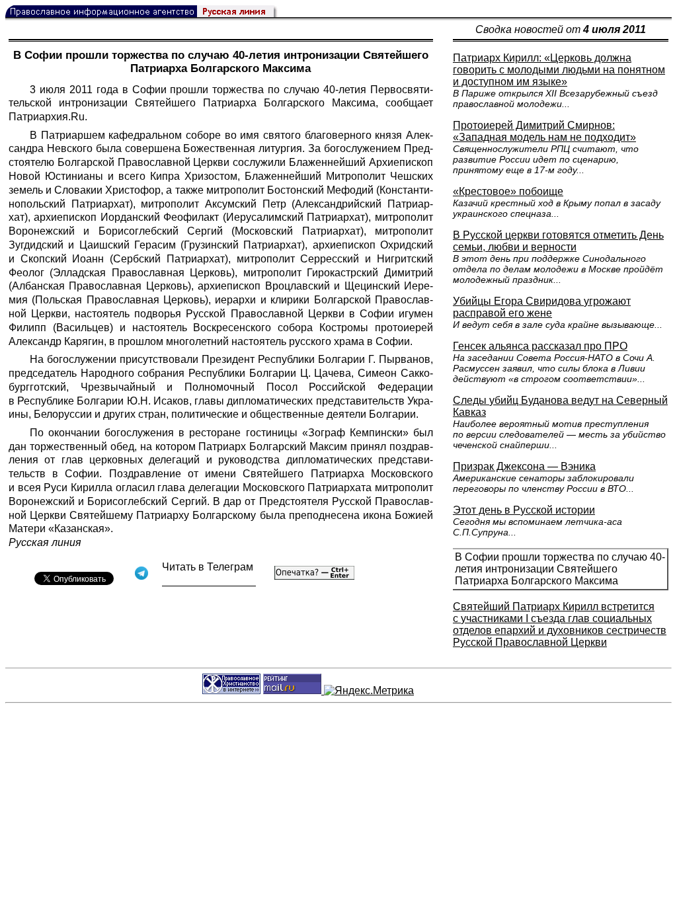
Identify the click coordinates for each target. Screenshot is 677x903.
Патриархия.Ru (47, 116)
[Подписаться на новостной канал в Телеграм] (209, 581)
